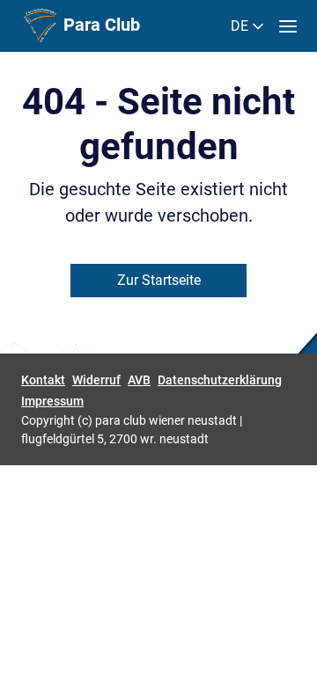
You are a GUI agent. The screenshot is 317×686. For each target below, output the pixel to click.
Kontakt (43, 380)
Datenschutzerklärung (220, 380)
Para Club (99, 24)
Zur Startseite (159, 280)
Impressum (52, 401)
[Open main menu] (288, 26)
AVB (139, 380)
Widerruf (96, 380)
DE (241, 26)
